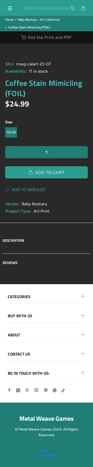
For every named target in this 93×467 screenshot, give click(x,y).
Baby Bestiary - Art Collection (39, 19)
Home (9, 19)
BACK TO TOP (47, 455)
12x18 (11, 132)
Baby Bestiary (34, 203)
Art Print (41, 211)
